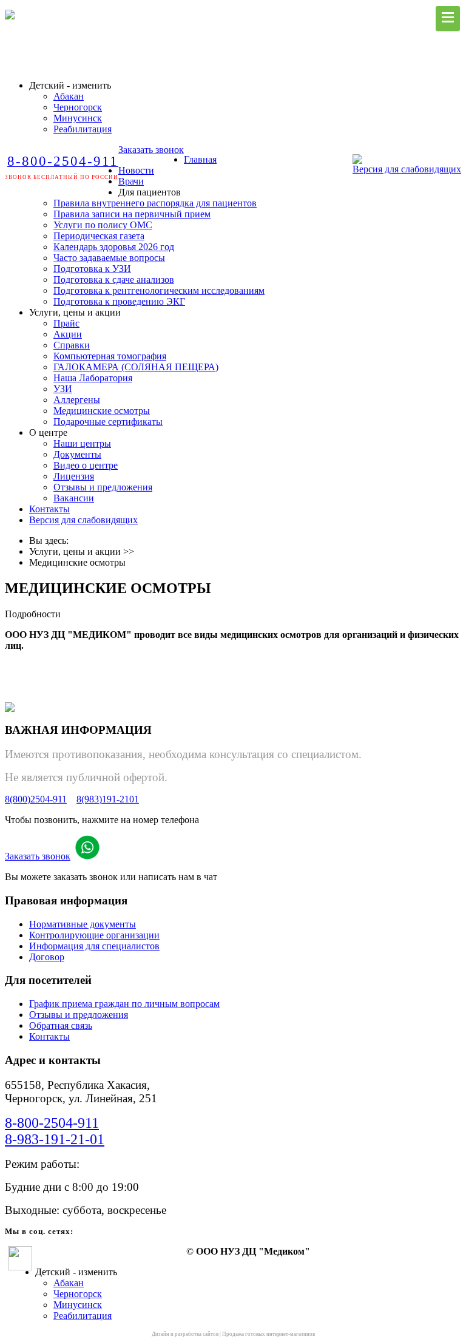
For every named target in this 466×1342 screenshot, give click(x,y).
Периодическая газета (98, 236)
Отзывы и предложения (102, 487)
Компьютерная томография (109, 356)
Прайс (66, 323)
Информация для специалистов (94, 946)
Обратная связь (60, 1025)
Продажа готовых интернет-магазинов (268, 1334)
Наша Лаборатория (92, 378)
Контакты (49, 509)
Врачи (131, 181)
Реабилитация (82, 129)
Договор (46, 957)
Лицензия (73, 476)
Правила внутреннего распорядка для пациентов (155, 203)
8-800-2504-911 (52, 1123)
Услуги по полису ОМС (102, 225)
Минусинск (77, 118)
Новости (136, 170)
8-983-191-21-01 (54, 1139)
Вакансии (73, 498)
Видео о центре (85, 465)
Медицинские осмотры (101, 410)
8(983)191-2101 (107, 799)
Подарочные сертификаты (108, 421)
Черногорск (77, 107)
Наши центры (82, 443)
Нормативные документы (82, 924)
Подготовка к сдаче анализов (113, 279)
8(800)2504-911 (36, 799)
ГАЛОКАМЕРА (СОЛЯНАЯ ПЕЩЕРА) (135, 367)
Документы (77, 454)
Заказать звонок (151, 149)
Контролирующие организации (94, 935)
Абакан (68, 96)
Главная (200, 159)
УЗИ (62, 389)
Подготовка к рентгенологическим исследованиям (159, 290)
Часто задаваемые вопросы (109, 257)
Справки (71, 345)
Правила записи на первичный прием (132, 214)
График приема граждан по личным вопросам (124, 1003)
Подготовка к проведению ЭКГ (119, 301)
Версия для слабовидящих (407, 169)
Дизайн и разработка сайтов (185, 1334)
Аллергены (76, 400)
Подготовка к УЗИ (92, 268)
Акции (67, 334)
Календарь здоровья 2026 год (113, 247)
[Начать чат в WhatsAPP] (87, 856)
